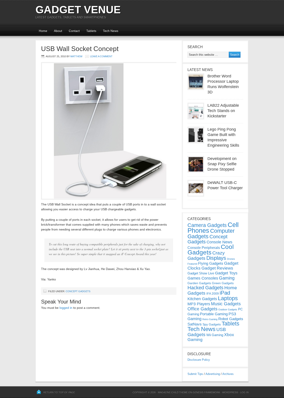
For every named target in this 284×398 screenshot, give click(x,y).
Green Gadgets (223, 283)
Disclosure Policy (198, 359)
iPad (225, 293)
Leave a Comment (101, 56)
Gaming (227, 278)
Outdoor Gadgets (227, 309)
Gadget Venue (78, 10)
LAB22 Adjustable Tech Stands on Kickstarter (223, 110)
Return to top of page (59, 392)
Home (43, 31)
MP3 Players (198, 304)
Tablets (91, 31)
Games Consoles (202, 278)
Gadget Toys (226, 273)
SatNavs (194, 324)
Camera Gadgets (207, 225)
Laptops (228, 298)
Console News (219, 242)
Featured (192, 263)
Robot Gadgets (230, 319)
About (58, 31)
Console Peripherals (203, 248)
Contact (74, 31)
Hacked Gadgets (205, 287)
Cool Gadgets (210, 249)
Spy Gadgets (212, 324)
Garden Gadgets (199, 283)
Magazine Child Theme (172, 392)
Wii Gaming (214, 335)
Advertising (212, 374)
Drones (231, 259)
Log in (244, 392)
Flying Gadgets (210, 263)
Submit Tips (195, 374)
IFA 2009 (212, 293)
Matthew (76, 56)
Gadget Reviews (217, 268)
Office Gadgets (202, 308)
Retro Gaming (209, 319)
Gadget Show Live (200, 273)
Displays (216, 258)
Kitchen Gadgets (202, 299)
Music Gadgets (226, 303)
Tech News (110, 31)
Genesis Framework (206, 392)
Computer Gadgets (211, 233)
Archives (228, 374)
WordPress (230, 392)
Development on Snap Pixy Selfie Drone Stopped (222, 163)
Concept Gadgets (78, 291)
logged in (65, 307)
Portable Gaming (214, 314)
